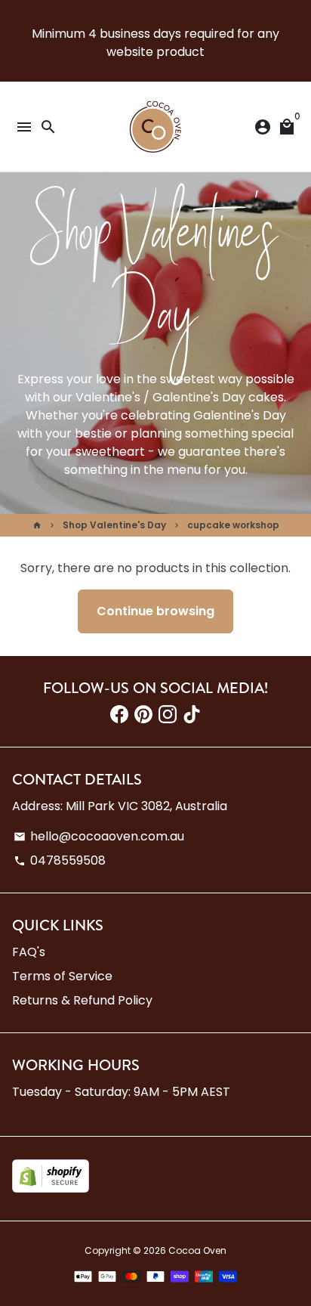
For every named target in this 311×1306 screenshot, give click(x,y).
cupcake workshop (233, 524)
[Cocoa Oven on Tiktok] (192, 714)
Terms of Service (62, 976)
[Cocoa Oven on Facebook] (119, 714)
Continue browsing (155, 611)
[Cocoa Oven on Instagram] (168, 714)
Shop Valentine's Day (114, 524)
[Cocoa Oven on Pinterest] (143, 714)
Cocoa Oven (197, 1250)
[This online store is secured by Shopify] (50, 1188)
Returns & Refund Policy (82, 1000)
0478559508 (60, 860)
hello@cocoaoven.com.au (99, 836)
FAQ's (28, 952)
